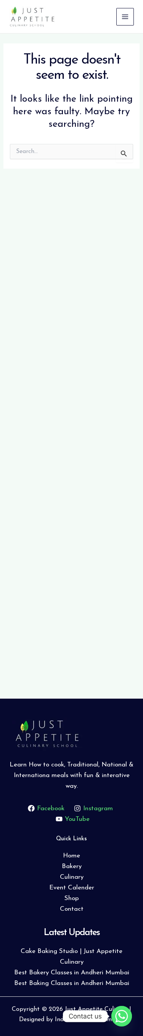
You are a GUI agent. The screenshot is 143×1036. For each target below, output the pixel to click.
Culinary (72, 877)
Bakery (72, 866)
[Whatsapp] (121, 1016)
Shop (71, 898)
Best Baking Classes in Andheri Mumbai (71, 983)
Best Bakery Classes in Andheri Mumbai (71, 972)
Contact (72, 909)
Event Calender (71, 887)
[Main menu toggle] (125, 17)
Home (71, 855)
